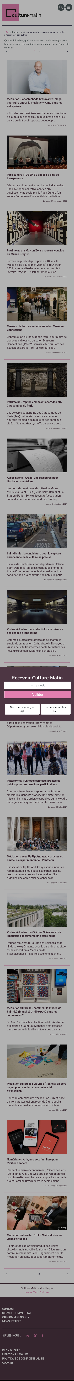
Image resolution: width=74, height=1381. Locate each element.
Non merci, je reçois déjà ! (22, 709)
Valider (37, 695)
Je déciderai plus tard (56, 709)
